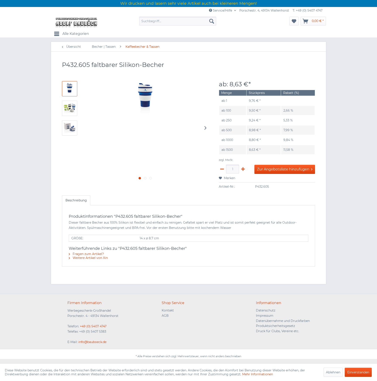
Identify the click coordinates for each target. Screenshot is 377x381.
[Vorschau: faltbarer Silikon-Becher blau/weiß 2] (69, 128)
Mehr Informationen (257, 374)
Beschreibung (76, 200)
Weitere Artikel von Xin (90, 258)
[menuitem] (177, 21)
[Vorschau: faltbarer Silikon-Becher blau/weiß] (69, 88)
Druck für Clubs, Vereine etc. (277, 331)
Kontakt (168, 310)
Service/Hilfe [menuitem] (222, 10)
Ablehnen (333, 372)
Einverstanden (358, 372)
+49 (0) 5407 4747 (93, 326)
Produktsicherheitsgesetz (275, 326)
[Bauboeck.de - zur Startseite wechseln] (76, 22)
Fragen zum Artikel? (88, 254)
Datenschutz (265, 310)
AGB (165, 316)
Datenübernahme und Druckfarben (283, 321)
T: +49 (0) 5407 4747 (307, 10)
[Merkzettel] (294, 21)
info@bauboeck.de (92, 342)
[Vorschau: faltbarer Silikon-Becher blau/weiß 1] (69, 108)
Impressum (264, 316)
